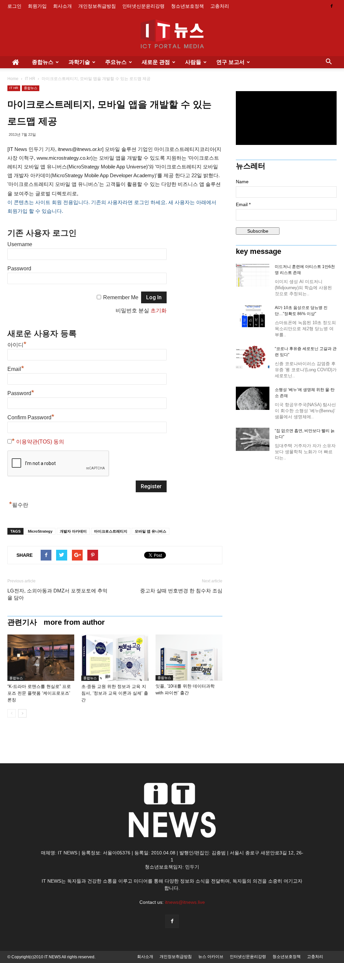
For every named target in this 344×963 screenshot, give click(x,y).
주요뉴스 (116, 62)
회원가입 (37, 6)
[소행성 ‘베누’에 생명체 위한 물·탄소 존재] (252, 398)
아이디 (17, 345)
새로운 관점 (156, 62)
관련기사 (22, 622)
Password (19, 268)
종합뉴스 (42, 62)
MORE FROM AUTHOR (74, 622)
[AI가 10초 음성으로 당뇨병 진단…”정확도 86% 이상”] (252, 316)
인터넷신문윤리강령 (143, 6)
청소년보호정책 (187, 6)
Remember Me (120, 297)
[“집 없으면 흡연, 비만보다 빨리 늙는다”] (252, 439)
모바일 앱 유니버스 (150, 531)
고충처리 (219, 6)
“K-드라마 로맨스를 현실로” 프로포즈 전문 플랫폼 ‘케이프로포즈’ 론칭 (39, 693)
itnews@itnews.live (185, 902)
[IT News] (172, 35)
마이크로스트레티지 (110, 531)
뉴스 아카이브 (210, 956)
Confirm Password (30, 417)
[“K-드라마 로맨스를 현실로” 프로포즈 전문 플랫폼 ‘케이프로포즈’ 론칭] (40, 657)
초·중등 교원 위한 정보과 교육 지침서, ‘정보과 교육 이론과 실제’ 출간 (114, 693)
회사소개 (62, 6)
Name (242, 181)
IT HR (30, 78)
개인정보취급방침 (97, 6)
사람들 (193, 62)
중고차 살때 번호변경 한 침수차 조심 (181, 590)
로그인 (14, 6)
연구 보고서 (230, 62)
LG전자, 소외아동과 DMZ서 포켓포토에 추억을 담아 (57, 594)
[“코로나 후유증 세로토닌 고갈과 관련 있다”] (252, 357)
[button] (328, 62)
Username (19, 244)
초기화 (158, 310)
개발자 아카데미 (73, 531)
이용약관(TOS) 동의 (40, 442)
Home (12, 78)
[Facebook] (332, 6)
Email (15, 369)
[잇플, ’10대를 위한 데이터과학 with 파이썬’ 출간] (189, 657)
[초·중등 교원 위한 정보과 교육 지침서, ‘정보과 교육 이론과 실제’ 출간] (114, 657)
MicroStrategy (40, 531)
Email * (243, 204)
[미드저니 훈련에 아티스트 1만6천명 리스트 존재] (252, 275)
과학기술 (79, 62)
